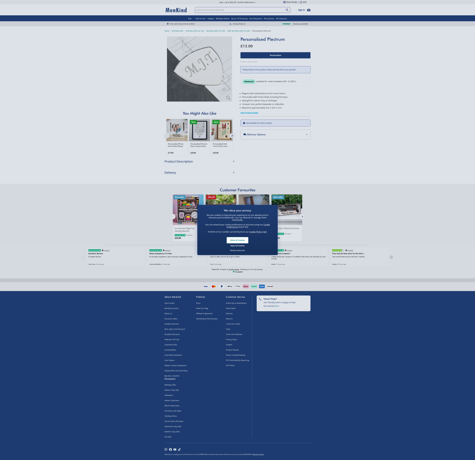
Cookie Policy (255, 231)
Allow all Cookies (237, 240)
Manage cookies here (237, 250)
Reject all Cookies (237, 246)
